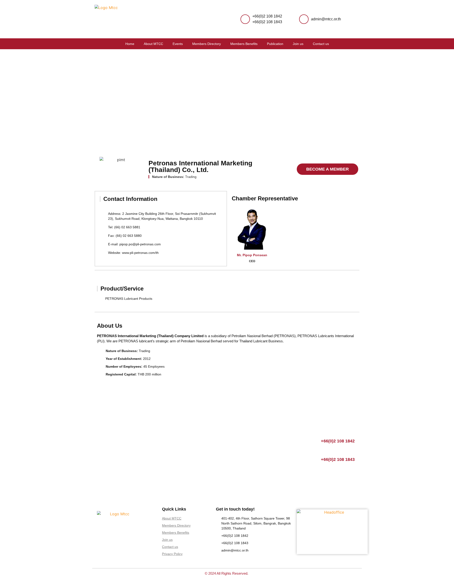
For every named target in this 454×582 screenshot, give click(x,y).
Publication (275, 44)
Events (178, 44)
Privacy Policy (172, 554)
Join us (298, 44)
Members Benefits (244, 44)
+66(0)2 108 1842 (267, 16)
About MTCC (153, 44)
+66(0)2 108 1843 (267, 22)
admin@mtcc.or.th (326, 19)
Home (129, 44)
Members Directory (206, 44)
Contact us (321, 44)
